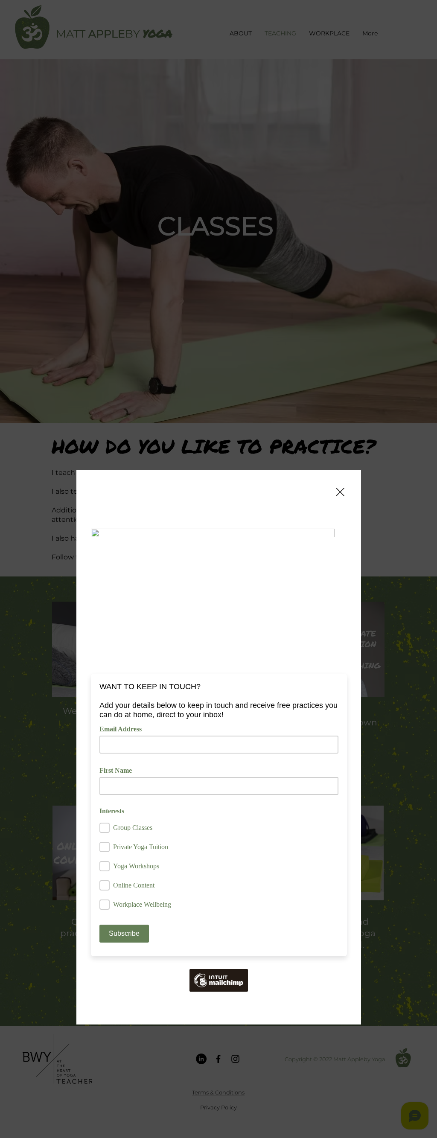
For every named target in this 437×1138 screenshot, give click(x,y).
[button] (340, 492)
